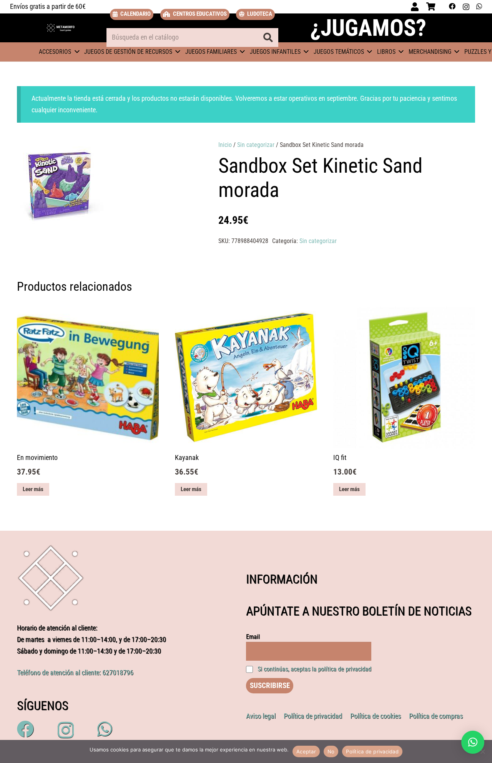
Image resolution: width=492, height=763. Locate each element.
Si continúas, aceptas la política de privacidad (314, 669)
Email (253, 636)
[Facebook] (452, 6)
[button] (177, 153)
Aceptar (306, 751)
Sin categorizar (255, 144)
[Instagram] (466, 6)
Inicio (225, 144)
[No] (482, 751)
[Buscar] (268, 37)
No (331, 751)
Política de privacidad (372, 751)
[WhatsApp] (479, 6)
